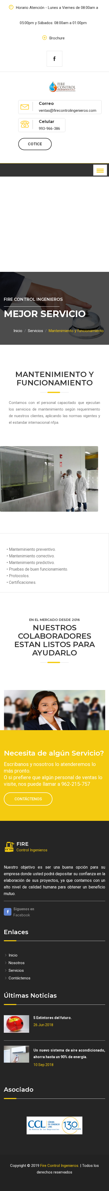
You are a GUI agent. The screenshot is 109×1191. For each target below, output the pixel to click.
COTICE (35, 144)
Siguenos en (23, 909)
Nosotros (16, 963)
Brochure (56, 38)
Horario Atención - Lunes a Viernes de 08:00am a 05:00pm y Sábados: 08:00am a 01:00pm (56, 15)
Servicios (35, 330)
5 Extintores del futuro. (52, 1018)
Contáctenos (28, 799)
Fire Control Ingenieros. (59, 1165)
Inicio (17, 330)
